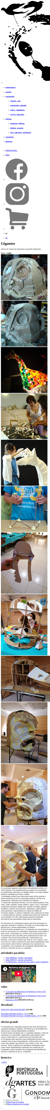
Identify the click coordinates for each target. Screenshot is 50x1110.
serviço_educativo (17, 114)
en (6, 238)
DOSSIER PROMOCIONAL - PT (14, 1014)
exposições (10, 137)
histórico (9, 141)
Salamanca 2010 (12, 1000)
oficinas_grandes (16, 128)
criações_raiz (15, 101)
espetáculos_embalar (18, 105)
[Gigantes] (24, 300)
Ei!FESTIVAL (11, 151)
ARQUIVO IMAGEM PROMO (13, 1010)
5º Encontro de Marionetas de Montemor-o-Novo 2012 (26, 992)
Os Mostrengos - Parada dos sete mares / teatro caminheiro (27, 962)
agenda (8, 92)
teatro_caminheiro (17, 110)
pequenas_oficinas (17, 123)
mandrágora (10, 87)
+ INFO (4, 1062)
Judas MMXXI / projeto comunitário (19, 960)
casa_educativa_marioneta (20, 132)
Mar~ (8, 155)
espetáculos (10, 96)
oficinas (9, 119)
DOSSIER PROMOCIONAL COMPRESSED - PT (20, 1016)
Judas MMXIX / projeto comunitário (19, 958)
